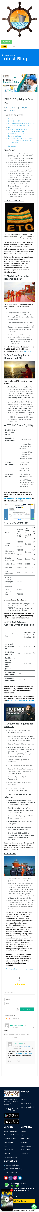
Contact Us (10, 1161)
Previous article (11, 969)
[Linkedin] (20, 1178)
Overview (11, 119)
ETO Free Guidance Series (23, 1054)
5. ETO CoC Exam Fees (16, 132)
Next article (29, 969)
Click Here (27, 351)
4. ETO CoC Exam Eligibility (17, 129)
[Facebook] (10, 1178)
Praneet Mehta (11, 108)
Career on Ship (10, 55)
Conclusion (12, 146)
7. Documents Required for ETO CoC (20, 138)
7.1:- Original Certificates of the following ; (23, 141)
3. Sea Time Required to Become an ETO (20, 126)
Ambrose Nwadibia (25, 1046)
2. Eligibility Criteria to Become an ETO (21, 123)
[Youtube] (6, 1178)
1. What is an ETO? (14, 121)
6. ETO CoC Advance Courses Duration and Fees (18, 135)
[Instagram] (15, 1178)
